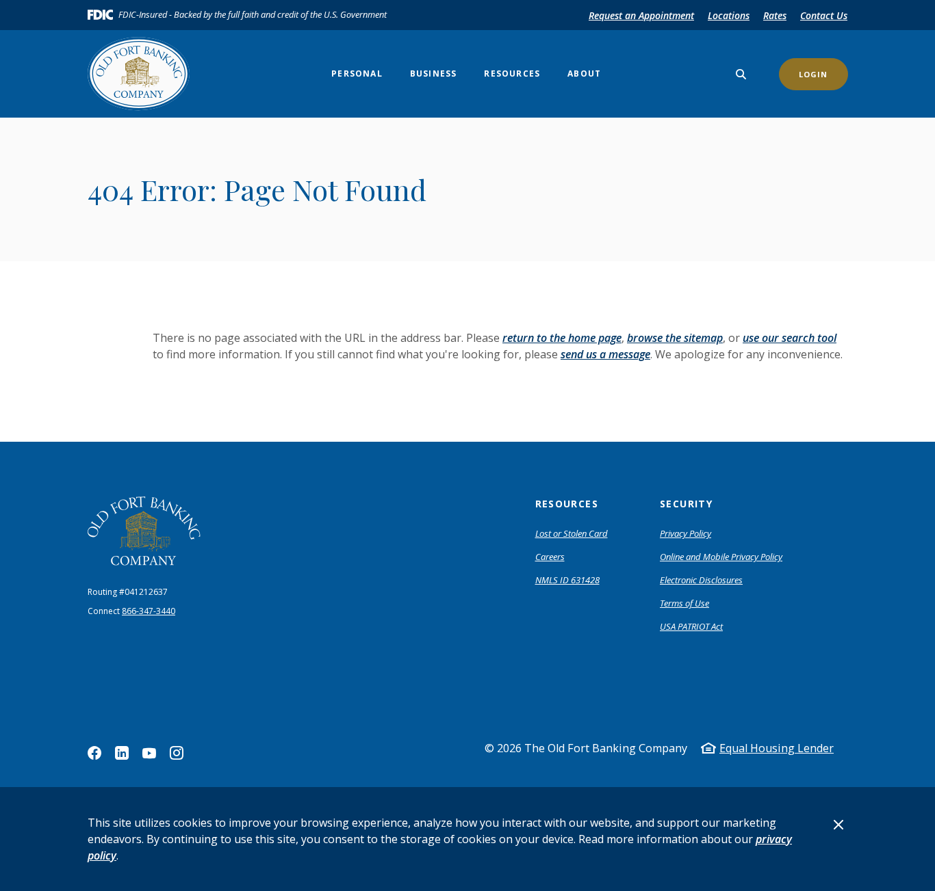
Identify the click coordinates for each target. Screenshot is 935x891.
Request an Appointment (641, 15)
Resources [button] (512, 73)
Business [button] (433, 73)
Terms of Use (684, 603)
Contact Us (823, 15)
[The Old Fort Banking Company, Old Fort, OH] (144, 531)
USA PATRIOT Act (691, 626)
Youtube (149, 753)
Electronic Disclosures (701, 580)
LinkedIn (122, 753)
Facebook (94, 753)
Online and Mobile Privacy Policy (721, 556)
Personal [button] (357, 73)
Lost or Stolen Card (571, 533)
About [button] (584, 73)
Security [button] (686, 503)
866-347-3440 (148, 611)
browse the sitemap (675, 337)
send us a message (605, 354)
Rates (774, 15)
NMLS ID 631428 (567, 580)
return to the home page (562, 337)
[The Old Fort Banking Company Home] (144, 74)
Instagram (176, 753)
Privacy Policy (685, 533)
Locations (729, 15)
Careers (550, 556)
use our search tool (789, 337)
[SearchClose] (741, 74)
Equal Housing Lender (776, 748)
